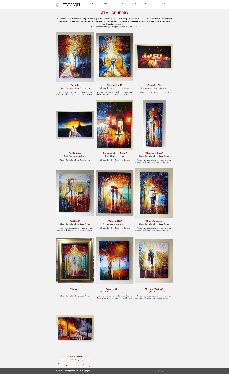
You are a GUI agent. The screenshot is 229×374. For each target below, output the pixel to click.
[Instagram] (162, 371)
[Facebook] (156, 371)
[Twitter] (159, 371)
